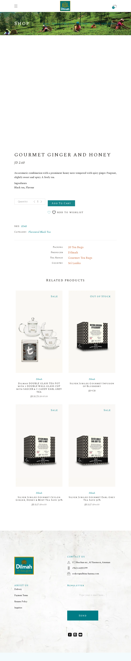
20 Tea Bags (76, 247)
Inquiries (18, 607)
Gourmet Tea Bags (80, 258)
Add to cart (61, 203)
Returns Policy (20, 601)
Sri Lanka (74, 263)
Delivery (18, 589)
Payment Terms (21, 595)
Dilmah (73, 252)
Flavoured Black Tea (39, 232)
